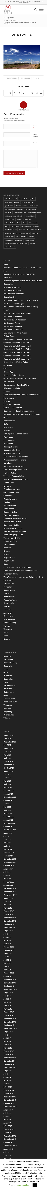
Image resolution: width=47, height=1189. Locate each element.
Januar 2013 (8, 1132)
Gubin (18, 223)
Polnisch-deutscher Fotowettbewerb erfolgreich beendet (20, 22)
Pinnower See (8, 440)
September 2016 (10, 989)
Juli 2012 (6, 1152)
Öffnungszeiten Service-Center (15, 433)
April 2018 (7, 943)
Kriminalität (22, 230)
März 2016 (7, 1008)
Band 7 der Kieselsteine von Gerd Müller (19, 274)
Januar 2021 (8, 855)
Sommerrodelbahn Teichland (14, 459)
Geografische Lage (11, 492)
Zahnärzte (7, 609)
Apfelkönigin (8, 202)
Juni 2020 (7, 875)
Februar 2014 (8, 1090)
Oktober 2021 (8, 826)
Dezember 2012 (9, 1135)
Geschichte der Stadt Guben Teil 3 (16, 349)
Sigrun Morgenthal (21, 236)
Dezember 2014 (9, 1057)
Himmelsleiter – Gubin (12, 521)
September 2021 (10, 829)
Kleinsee (6, 401)
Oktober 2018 (8, 924)
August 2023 (8, 771)
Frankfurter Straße (30, 209)
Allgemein (7, 656)
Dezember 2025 (9, 741)
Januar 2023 (8, 794)
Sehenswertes (9, 590)
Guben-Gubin (27, 219)
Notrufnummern (9, 619)
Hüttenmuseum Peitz (11, 388)
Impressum (8, 391)
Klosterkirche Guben (11, 404)
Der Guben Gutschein (12, 290)
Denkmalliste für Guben (12, 287)
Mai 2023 (7, 781)
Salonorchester (9, 236)
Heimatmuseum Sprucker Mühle (16, 385)
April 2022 (7, 810)
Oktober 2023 (8, 767)
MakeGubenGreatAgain (34, 230)
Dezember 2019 (9, 888)
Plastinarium (8, 443)
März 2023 (7, 787)
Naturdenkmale (9, 420)
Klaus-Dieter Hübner (11, 230)
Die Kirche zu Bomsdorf (12, 316)
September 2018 (10, 927)
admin (38, 78)
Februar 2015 (8, 1051)
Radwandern (8, 692)
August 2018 (8, 930)
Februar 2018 (8, 947)
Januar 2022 (8, 820)
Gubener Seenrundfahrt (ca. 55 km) (17, 567)
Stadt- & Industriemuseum (13, 466)
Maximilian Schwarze (11, 233)
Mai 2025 (7, 745)
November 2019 (9, 891)
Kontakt (6, 639)
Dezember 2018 (9, 917)
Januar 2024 (8, 761)
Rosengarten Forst (10, 446)
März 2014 (7, 1087)
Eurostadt (20, 209)
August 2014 (8, 1070)
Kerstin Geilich (15, 226)
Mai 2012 (7, 1158)
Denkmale (7, 547)
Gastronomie (8, 603)
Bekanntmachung (10, 662)
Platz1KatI (24, 35)
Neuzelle (6, 430)
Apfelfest (31, 199)
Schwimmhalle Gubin (11, 453)
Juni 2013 (7, 1116)
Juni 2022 (7, 803)
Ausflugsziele (8, 583)
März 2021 (7, 849)
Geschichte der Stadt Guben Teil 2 (16, 345)
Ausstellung (8, 659)
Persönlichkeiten (10, 499)
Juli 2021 (6, 836)
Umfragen (7, 708)
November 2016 (9, 982)
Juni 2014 (7, 1077)
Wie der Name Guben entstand (15, 479)
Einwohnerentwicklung (12, 489)
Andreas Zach (23, 199)
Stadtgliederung (9, 505)
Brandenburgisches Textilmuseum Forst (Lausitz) (22, 280)
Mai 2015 (7, 1041)
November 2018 (9, 921)
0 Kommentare (25, 78)
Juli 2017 (6, 956)
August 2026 (8, 735)
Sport (5, 695)
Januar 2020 (8, 885)
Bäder (5, 264)
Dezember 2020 (9, 859)
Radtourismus (9, 596)
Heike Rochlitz (33, 223)
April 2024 (7, 758)
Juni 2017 (7, 960)
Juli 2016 (6, 995)
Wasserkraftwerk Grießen (13, 476)
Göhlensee (7, 365)
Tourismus (7, 629)
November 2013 (9, 1100)
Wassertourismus (10, 599)
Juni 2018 (7, 937)
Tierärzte (6, 626)
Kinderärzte (8, 616)
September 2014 (10, 1067)
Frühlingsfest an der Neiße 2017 (14, 216)
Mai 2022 (7, 807)
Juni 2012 (7, 1155)
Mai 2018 (7, 940)
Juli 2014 (6, 1074)
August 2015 (8, 1031)
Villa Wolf (32, 243)
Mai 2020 (7, 878)
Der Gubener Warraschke (13, 293)
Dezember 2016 (9, 979)
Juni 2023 (7, 777)
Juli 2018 (6, 934)
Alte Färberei (13, 199)
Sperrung (31, 236)
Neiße (5, 424)
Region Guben (9, 557)
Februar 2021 (8, 852)
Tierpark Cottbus (10, 472)
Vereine (6, 593)
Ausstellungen (9, 544)
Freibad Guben (9, 336)
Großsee (6, 368)
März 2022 (7, 813)
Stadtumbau (18, 240)
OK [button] (35, 1185)
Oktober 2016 (8, 986)
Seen (5, 564)
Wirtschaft (7, 718)
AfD (6, 199)
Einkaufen (7, 486)
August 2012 (8, 1149)
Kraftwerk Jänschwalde (12, 407)
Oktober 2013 (8, 1103)
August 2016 (8, 992)
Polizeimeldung (9, 685)
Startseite (14, 20)
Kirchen (6, 551)
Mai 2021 (7, 842)
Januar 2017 (8, 976)
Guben (19, 219)
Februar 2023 (8, 790)
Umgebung (7, 711)
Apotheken (7, 613)
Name (35, 127)
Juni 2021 (7, 839)
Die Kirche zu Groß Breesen (14, 319)
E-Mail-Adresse (35, 136)
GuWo (25, 223)
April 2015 (7, 1044)
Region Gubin (8, 560)
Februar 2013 (8, 1129)
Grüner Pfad (8, 372)
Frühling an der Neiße (34, 212)
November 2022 (9, 797)
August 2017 (8, 953)
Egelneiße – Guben (11, 515)
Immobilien (7, 586)
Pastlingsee (8, 437)
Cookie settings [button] (23, 1185)
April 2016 (7, 1005)
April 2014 (7, 1083)
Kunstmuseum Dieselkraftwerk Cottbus (18, 411)
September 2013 (10, 1106)
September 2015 (10, 1028)
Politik (5, 682)
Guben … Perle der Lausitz (14, 375)
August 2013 (8, 1109)
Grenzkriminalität (9, 219)
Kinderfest (36, 226)
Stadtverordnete (29, 240)
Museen (6, 554)
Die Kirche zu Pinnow (11, 323)
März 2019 (7, 908)
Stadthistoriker (9, 240)
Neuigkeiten (8, 18)
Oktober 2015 (8, 1025)
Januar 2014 (8, 1093)
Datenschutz (8, 284)
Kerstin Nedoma (26, 226)
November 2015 (9, 1022)
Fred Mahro (8, 212)
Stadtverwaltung (9, 622)
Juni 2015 (7, 1038)
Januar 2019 (8, 914)
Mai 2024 (7, 754)
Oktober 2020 (8, 865)
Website (35, 143)
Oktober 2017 (8, 950)
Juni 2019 (7, 901)
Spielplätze (7, 463)
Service (6, 635)
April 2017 (7, 966)
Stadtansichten (9, 698)
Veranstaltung (8, 714)
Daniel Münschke (34, 206)
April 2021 (7, 846)
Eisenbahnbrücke (10, 209)
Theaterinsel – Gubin (11, 538)
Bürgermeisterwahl (21, 206)
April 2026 (7, 738)
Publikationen (8, 502)
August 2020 (8, 868)
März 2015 (7, 1048)
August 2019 (8, 898)
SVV (26, 243)
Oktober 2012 (8, 1142)
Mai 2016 (7, 1002)
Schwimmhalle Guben (12, 450)
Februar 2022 (8, 816)
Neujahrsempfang (24, 233)
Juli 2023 (6, 774)
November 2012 (9, 1139)
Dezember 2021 (9, 823)
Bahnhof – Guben (10, 512)
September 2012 (10, 1145)
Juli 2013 (6, 1113)
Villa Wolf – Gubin (10, 541)
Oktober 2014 (8, 1064)
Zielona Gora (8, 482)
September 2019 (10, 894)
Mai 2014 (7, 1080)
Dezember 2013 (9, 1096)
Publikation (7, 688)
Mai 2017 (7, 963)
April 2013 (7, 1122)
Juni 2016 (7, 999)
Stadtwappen (8, 508)
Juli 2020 (6, 872)
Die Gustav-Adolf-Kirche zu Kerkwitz (17, 313)
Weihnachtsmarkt (10, 247)
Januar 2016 (8, 1015)
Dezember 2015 (9, 1018)
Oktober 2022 (8, 800)
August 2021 (8, 833)
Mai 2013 (7, 1119)
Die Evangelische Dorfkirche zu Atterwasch (20, 300)
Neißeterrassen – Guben (13, 528)
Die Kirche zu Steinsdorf (13, 329)
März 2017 (7, 969)
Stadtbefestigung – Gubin (13, 534)
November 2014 (9, 1061)
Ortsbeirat (35, 233)
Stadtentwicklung (10, 701)
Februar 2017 (8, 973)
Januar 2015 (8, 1054)
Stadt (5, 632)
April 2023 (7, 784)
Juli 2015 (6, 1035)
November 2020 (9, 862)
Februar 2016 (8, 1012)
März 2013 (7, 1126)
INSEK (6, 226)
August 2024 (8, 748)
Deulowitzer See (9, 297)
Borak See (7, 277)
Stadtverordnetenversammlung (14, 243)
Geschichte (8, 495)
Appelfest (16, 202)
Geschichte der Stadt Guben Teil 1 (16, 342)
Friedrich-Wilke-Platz (20, 212)
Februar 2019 (8, 911)
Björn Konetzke (9, 206)
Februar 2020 (8, 881)
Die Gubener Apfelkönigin (13, 303)
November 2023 (9, 764)
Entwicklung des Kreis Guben (15, 332)
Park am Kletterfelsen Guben (14, 531)
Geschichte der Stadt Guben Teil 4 (16, 352)
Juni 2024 (7, 751)
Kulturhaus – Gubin (11, 525)
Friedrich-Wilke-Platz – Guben (15, 518)
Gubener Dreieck (10, 223)
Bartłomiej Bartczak (27, 202)
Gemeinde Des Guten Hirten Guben (17, 339)
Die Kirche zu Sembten (12, 326)
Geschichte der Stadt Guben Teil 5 (16, 355)
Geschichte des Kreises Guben (15, 362)
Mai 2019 (7, 904)
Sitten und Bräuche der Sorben (15, 456)
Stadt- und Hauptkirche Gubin (15, 469)
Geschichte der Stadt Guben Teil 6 (16, 358)
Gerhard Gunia (30, 216)
